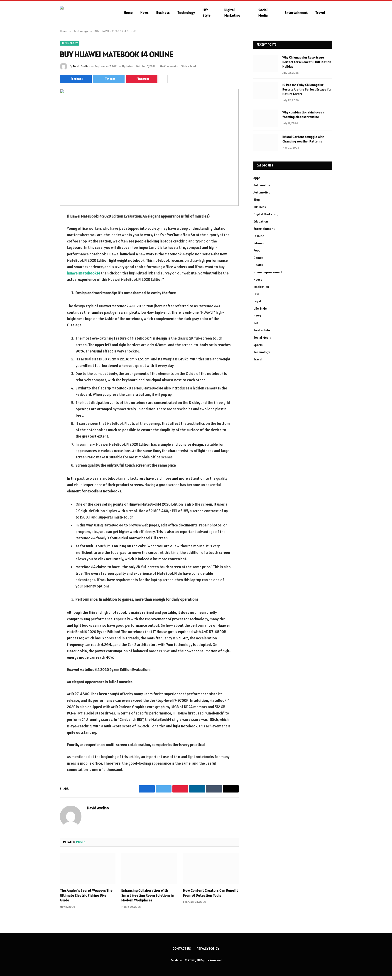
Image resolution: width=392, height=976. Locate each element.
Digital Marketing (232, 12)
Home (128, 12)
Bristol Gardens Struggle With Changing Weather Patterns (303, 139)
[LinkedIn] (44, 251)
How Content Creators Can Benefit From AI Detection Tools (210, 893)
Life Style (207, 12)
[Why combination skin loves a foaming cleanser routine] (265, 118)
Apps (256, 178)
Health (258, 265)
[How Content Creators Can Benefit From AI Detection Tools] (211, 868)
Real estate (261, 330)
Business (163, 12)
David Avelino (81, 66)
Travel (320, 12)
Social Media (263, 12)
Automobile (261, 185)
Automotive (261, 192)
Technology (186, 12)
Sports (257, 345)
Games (258, 258)
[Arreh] (86, 13)
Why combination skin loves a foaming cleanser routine (303, 114)
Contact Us (182, 949)
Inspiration (261, 287)
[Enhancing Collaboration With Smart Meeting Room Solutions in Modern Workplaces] (149, 868)
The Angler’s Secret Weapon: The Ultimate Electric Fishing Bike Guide (86, 895)
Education (260, 221)
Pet (255, 323)
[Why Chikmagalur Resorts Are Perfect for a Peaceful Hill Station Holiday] (265, 63)
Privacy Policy (208, 949)
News (144, 12)
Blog (256, 200)
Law (256, 294)
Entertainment (296, 12)
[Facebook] (44, 227)
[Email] (44, 274)
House (257, 279)
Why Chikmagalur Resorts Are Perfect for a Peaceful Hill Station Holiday (306, 61)
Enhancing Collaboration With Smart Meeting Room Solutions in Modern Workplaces (147, 895)
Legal (257, 301)
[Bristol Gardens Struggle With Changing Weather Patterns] (265, 142)
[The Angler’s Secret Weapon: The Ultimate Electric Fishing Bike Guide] (87, 868)
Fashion (258, 236)
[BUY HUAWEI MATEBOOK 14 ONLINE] (149, 147)
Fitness (258, 243)
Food (256, 250)
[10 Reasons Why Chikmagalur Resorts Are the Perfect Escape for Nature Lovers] (265, 90)
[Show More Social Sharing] (163, 79)
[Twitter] (44, 239)
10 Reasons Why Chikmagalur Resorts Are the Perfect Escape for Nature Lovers (306, 89)
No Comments (169, 66)
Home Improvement (267, 272)
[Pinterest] (44, 262)
